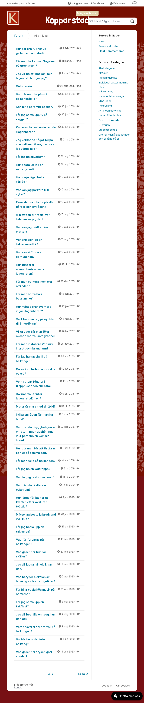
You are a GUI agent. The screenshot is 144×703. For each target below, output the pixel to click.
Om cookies (123, 685)
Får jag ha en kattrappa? (48, 469)
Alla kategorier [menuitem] (107, 68)
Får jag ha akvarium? (48, 157)
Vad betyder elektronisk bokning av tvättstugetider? (48, 579)
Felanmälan (119, 3)
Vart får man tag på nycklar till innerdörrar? (48, 321)
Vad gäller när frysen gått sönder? (48, 654)
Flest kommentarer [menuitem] (111, 51)
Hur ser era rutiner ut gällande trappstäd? (48, 51)
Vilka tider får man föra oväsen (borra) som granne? (48, 334)
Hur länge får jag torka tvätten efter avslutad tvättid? (48, 502)
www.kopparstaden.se (22, 3)
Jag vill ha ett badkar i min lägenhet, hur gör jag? (48, 76)
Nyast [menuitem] (102, 41)
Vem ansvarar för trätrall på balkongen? (48, 629)
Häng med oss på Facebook (88, 3)
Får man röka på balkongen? (48, 461)
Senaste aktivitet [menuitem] (109, 46)
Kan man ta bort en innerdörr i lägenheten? (48, 129)
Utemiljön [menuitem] (104, 125)
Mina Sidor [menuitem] (105, 101)
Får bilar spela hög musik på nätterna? (48, 592)
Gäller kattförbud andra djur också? (48, 371)
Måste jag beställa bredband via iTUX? (48, 517)
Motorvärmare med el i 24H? (48, 406)
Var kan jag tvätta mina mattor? (48, 229)
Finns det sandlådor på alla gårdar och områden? (48, 204)
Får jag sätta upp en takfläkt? (48, 604)
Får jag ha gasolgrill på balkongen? (48, 359)
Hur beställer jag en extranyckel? (48, 167)
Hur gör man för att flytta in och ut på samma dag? (48, 451)
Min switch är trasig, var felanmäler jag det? (48, 217)
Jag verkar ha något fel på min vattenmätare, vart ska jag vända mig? (48, 144)
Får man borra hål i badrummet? (48, 296)
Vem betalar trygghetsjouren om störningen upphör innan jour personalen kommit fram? (48, 433)
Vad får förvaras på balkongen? (48, 542)
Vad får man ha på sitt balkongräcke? (48, 96)
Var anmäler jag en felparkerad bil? (48, 242)
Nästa (81, 673)
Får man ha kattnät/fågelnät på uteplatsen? (48, 63)
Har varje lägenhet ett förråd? (48, 179)
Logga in (107, 685)
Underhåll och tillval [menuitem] (110, 115)
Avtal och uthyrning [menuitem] (110, 110)
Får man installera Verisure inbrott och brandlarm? (48, 346)
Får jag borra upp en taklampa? (48, 529)
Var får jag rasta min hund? (48, 477)
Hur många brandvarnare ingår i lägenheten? (48, 309)
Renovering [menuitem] (105, 105)
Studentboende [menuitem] (108, 129)
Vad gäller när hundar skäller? (48, 554)
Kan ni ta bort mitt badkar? (48, 107)
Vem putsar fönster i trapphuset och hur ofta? (48, 384)
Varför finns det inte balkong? (48, 641)
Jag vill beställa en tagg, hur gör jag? (48, 617)
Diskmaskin (48, 86)
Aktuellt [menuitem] (103, 73)
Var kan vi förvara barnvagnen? (48, 254)
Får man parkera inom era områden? (48, 284)
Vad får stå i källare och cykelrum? (48, 487)
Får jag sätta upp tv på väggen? (48, 117)
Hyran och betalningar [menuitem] (112, 96)
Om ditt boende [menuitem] (109, 120)
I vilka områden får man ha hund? (48, 417)
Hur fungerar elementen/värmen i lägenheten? (48, 269)
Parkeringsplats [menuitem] (108, 77)
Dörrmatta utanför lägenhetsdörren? (48, 396)
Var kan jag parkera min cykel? (48, 192)
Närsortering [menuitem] (106, 91)
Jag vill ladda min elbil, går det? (48, 567)
